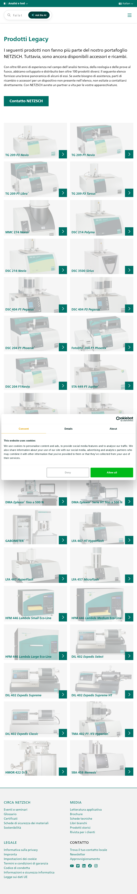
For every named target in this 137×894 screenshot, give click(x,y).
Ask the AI (40, 15)
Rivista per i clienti (82, 832)
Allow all (112, 472)
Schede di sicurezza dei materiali (26, 823)
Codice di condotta (17, 868)
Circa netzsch (17, 802)
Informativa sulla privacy (21, 850)
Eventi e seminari (15, 809)
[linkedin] (84, 866)
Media (76, 802)
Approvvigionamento (85, 859)
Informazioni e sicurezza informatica (29, 872)
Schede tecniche (81, 818)
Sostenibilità (12, 827)
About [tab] (113, 428)
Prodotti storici (80, 827)
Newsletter (77, 854)
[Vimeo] (78, 866)
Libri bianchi (78, 823)
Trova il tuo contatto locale (88, 850)
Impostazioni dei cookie (20, 859)
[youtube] (72, 866)
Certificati (11, 818)
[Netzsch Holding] (5, 4)
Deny (68, 472)
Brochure (76, 814)
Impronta (10, 854)
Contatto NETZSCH (26, 101)
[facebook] (90, 866)
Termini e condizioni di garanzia (26, 863)
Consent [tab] (24, 428)
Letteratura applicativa (86, 809)
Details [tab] (68, 428)
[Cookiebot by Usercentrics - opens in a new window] (118, 419)
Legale (10, 842)
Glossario (10, 814)
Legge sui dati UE (16, 877)
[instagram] (96, 866)
